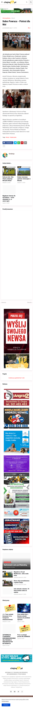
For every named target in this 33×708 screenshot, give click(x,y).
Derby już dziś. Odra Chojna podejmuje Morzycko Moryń (8, 178)
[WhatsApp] (18, 142)
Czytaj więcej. (5, 701)
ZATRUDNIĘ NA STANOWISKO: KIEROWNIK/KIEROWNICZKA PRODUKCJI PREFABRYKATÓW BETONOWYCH (9, 639)
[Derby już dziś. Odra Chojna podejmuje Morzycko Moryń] (9, 171)
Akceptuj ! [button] (6, 705)
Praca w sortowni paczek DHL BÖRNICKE (23, 635)
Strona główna (6, 18)
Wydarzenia (13, 137)
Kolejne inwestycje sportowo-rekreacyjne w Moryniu (23, 178)
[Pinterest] (22, 142)
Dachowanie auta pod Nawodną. (15, 565)
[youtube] (14, 691)
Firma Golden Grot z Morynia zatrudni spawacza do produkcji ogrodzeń (23, 617)
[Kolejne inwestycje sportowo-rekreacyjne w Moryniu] (23, 171)
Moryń (13, 18)
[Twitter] (15, 142)
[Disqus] (16, 233)
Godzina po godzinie (14, 378)
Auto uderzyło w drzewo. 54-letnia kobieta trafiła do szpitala (22, 590)
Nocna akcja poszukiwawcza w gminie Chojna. (21, 581)
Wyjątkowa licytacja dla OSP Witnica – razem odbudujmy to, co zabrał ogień (9, 198)
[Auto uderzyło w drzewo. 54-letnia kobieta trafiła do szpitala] (8, 591)
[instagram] (22, 691)
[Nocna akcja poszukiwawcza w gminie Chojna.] (8, 583)
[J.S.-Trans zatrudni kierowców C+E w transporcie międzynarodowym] (9, 608)
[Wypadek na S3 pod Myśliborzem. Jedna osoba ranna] (8, 574)
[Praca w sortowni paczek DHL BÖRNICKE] (23, 628)
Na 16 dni (21, 378)
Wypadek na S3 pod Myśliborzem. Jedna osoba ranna (21, 573)
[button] (2, 2)
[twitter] (18, 691)
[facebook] (10, 691)
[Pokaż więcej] (4, 146)
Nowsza (4, 302)
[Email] (25, 142)
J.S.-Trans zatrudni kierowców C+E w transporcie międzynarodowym (8, 617)
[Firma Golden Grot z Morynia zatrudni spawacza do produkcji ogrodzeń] (23, 608)
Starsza (29, 302)
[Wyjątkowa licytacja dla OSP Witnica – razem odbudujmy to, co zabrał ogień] (9, 189)
